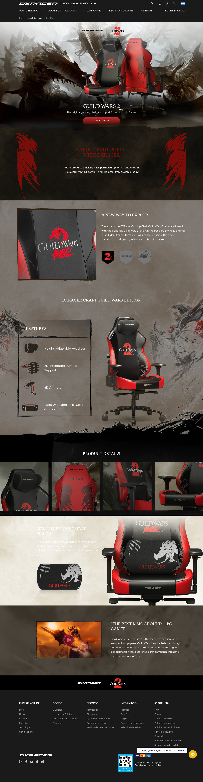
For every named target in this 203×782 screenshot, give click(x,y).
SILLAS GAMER (93, 10)
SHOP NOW (101, 120)
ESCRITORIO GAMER (122, 10)
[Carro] (175, 3)
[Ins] (22, 762)
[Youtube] (33, 762)
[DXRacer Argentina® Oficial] (38, 3)
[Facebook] (27, 762)
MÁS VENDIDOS (29, 10)
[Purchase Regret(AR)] (125, 763)
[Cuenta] (168, 3)
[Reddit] (44, 762)
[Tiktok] (38, 762)
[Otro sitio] (183, 3)
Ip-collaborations (35, 18)
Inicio (21, 18)
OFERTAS (146, 10)
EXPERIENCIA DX (175, 10)
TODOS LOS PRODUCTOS (62, 10)
